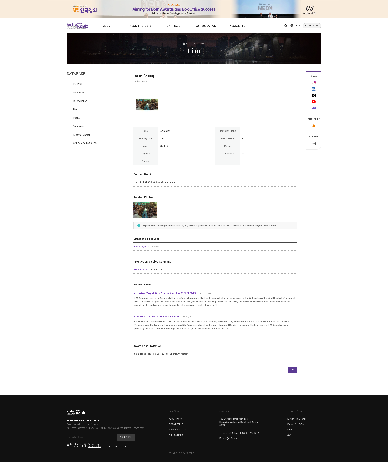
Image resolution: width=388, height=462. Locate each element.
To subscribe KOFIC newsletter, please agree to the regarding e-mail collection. (98, 445)
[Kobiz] (82, 26)
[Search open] (286, 25)
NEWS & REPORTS (140, 25)
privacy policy (94, 446)
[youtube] (313, 102)
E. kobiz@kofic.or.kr (228, 438)
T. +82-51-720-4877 (228, 433)
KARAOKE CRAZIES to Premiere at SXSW (156, 316)
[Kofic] (72, 26)
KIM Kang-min (142, 246)
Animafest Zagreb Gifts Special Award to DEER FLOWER (165, 293)
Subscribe (125, 437)
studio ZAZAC (142, 269)
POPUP (312, 26)
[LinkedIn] (313, 89)
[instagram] (313, 82)
